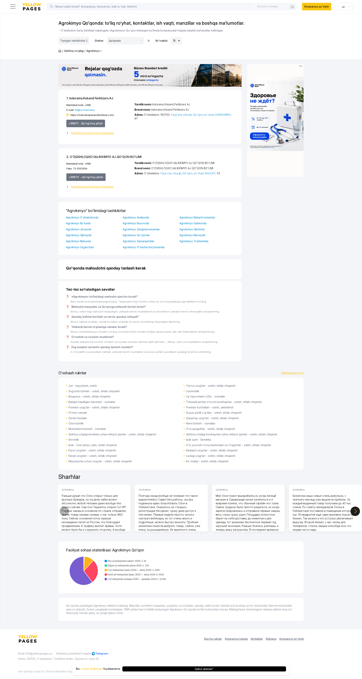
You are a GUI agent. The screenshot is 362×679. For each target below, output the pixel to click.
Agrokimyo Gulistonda (192, 223)
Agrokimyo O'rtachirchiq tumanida (143, 247)
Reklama (271, 638)
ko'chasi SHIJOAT (205, 173)
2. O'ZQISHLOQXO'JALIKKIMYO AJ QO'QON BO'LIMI (104, 157)
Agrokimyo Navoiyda (192, 235)
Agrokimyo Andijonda (136, 217)
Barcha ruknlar (213, 638)
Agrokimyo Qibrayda (78, 235)
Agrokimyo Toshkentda (193, 241)
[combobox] (275, 6)
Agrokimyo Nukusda (78, 241)
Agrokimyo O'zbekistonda (82, 217)
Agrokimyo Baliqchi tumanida (197, 217)
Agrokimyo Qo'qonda (136, 235)
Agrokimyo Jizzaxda (78, 229)
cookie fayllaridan (92, 669)
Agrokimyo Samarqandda (138, 241)
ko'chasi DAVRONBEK (217, 114)
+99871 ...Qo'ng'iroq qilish (86, 123)
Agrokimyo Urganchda (80, 247)
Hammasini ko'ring (292, 372)
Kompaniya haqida (236, 638)
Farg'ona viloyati (181, 114)
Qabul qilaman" (204, 669)
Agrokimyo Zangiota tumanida (141, 229)
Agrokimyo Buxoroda (136, 223)
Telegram (101, 653)
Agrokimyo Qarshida (192, 229)
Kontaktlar (257, 638)
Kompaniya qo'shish (316, 6)
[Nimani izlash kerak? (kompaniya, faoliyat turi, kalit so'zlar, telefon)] (51, 6)
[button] (98, 133)
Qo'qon (198, 114)
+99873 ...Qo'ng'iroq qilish (86, 177)
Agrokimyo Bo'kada (78, 223)
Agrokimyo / (93, 50)
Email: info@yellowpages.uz (35, 653)
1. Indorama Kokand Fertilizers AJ (89, 98)
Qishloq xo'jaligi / (74, 50)
